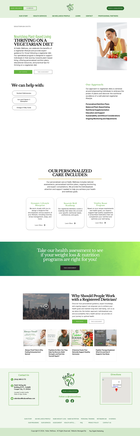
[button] (41, 16)
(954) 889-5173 (20, 379)
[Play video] (46, 306)
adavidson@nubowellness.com (24, 398)
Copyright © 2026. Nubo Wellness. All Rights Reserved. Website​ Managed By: (59, 431)
